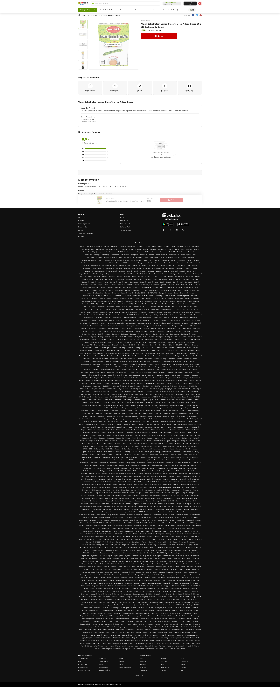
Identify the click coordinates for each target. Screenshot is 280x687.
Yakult (183, 664)
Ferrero (163, 670)
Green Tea (102, 187)
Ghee (121, 658)
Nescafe (163, 658)
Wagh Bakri (145, 21)
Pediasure (184, 661)
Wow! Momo (165, 667)
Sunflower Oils (83, 658)
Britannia (143, 667)
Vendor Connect (125, 230)
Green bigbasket (84, 224)
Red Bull (143, 661)
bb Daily (81, 236)
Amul (141, 658)
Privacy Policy (83, 227)
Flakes (121, 661)
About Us (81, 217)
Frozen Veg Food (84, 670)
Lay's (183, 670)
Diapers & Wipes (104, 670)
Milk (79, 661)
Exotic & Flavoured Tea (87, 187)
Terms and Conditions (85, 233)
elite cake (164, 661)
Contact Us (124, 221)
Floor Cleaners (83, 667)
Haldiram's (143, 670)
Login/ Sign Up (190, 3)
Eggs (121, 664)
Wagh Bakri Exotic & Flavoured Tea (102, 194)
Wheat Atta (102, 658)
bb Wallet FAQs (125, 224)
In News (81, 221)
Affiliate (80, 230)
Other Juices (103, 667)
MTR (182, 658)
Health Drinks (103, 661)
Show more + (140, 675)
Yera (162, 664)
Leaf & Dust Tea (114, 187)
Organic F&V (82, 664)
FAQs (122, 217)
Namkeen (102, 664)
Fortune (183, 667)
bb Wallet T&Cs (125, 227)
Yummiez (143, 664)
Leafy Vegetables (125, 667)
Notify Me (159, 36)
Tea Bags (125, 187)
